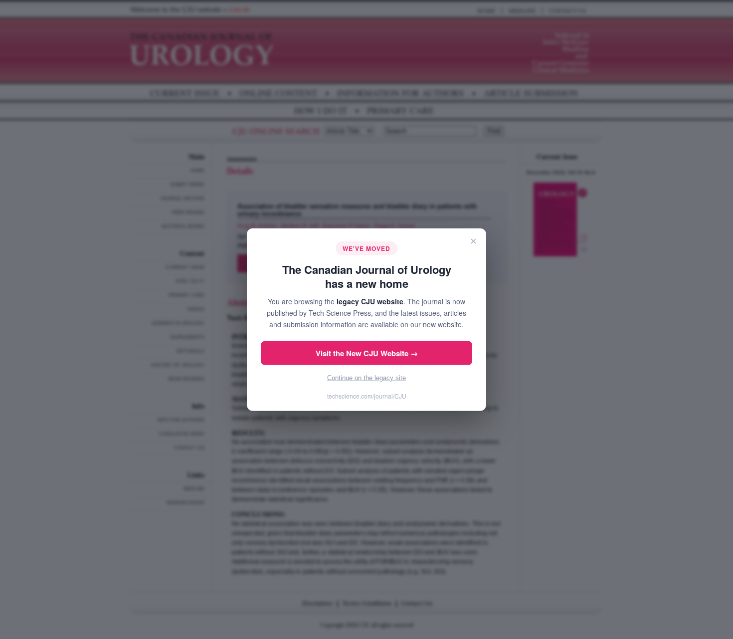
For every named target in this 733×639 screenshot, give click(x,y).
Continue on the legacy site (366, 378)
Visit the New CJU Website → (367, 353)
